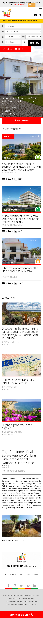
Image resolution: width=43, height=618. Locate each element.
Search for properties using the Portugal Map (21, 21)
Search (33, 43)
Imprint (8, 601)
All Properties (21, 120)
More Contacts (32, 575)
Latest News (9, 297)
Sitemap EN (23, 604)
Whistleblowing (11, 604)
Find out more (19, 5)
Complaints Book (30, 601)
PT (29, 604)
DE (33, 604)
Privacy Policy (17, 601)
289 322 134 (14, 574)
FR (36, 604)
